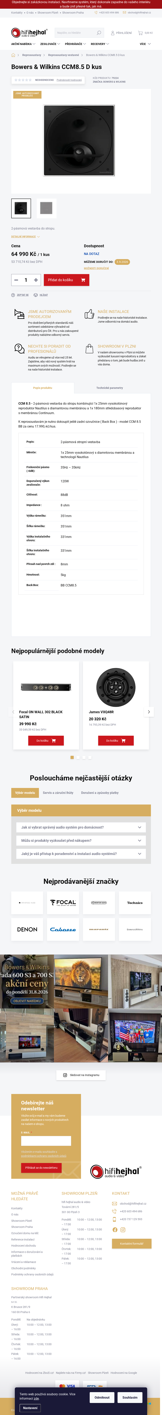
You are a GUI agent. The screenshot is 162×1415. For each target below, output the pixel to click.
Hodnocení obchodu (23, 1245)
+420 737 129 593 (131, 1219)
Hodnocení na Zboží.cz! (39, 1372)
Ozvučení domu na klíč (25, 1233)
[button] (72, 757)
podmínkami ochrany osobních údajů (43, 1155)
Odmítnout (102, 1397)
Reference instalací (22, 1239)
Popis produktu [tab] (42, 387)
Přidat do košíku (60, 280)
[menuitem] (23, 44)
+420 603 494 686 (131, 1211)
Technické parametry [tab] (109, 387)
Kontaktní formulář (131, 1243)
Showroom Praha (73, 12)
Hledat (99, 32)
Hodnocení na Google (124, 1372)
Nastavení (30, 1408)
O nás (30, 12)
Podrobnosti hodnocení (69, 80)
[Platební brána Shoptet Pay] (67, 1386)
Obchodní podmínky (23, 1268)
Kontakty (17, 12)
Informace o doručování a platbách (27, 1253)
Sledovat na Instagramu (84, 1075)
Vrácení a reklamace (23, 1262)
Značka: (109, 81)
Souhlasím (130, 1397)
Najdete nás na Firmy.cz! (71, 1372)
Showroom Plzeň (48, 12)
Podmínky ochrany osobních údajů (32, 1274)
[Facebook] (115, 1229)
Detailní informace (23, 236)
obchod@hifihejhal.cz (133, 1203)
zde (36, 1398)
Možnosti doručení (96, 268)
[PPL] (95, 1386)
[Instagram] (123, 1229)
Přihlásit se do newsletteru (41, 1167)
